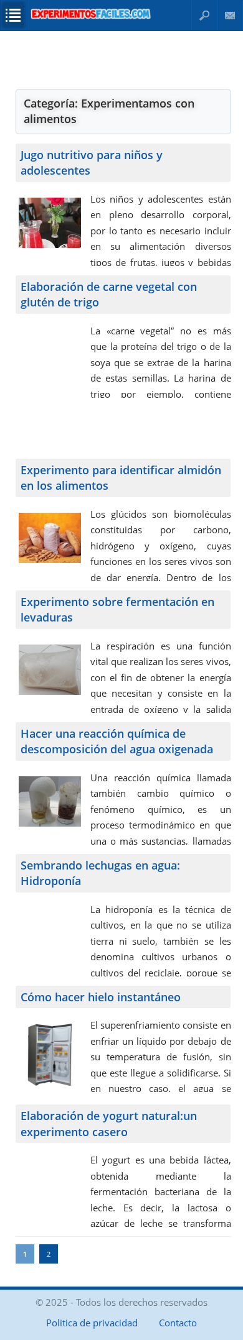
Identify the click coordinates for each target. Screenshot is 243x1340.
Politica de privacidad (92, 1322)
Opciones (13, 15)
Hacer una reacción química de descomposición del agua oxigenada (117, 741)
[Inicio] (91, 17)
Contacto (230, 15)
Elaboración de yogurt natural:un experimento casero (109, 1123)
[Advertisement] (123, 59)
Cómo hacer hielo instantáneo (101, 996)
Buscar (204, 15)
